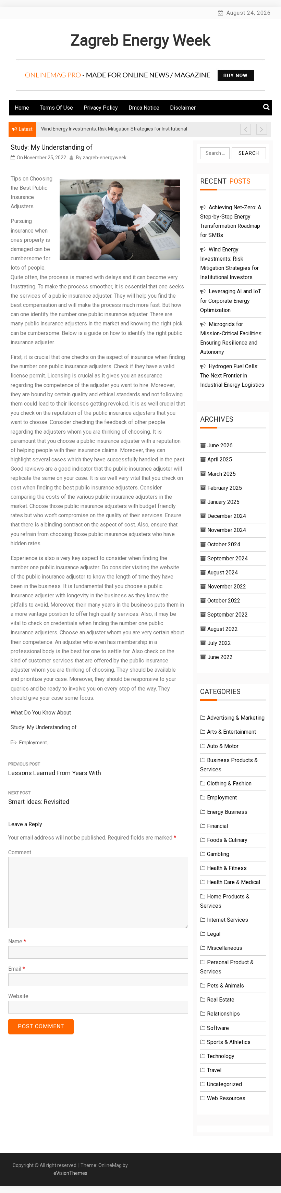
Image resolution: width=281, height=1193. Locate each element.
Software (218, 1028)
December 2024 (226, 516)
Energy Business (227, 812)
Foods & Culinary (227, 840)
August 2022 (222, 629)
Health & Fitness (227, 868)
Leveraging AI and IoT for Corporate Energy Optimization (230, 300)
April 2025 (219, 459)
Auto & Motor (223, 746)
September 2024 (227, 558)
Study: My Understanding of (44, 727)
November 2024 (226, 530)
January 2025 (223, 502)
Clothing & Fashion (229, 783)
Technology (220, 1056)
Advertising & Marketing (236, 717)
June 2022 (220, 657)
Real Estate (220, 999)
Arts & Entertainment (231, 732)
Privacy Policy (101, 107)
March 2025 (221, 474)
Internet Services (227, 920)
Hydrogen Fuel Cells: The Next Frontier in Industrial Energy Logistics (232, 375)
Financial (217, 826)
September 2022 (227, 614)
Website (18, 996)
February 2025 (224, 488)
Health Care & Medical (233, 882)
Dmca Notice (144, 107)
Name (17, 941)
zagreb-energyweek (104, 157)
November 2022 (226, 586)
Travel (214, 1070)
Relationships (223, 1013)
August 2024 (222, 572)
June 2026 (220, 445)
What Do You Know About (41, 712)
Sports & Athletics (229, 1042)
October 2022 (223, 600)
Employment (33, 742)
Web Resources (226, 1098)
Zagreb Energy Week (140, 40)
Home (22, 107)
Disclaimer (183, 107)
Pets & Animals (225, 985)
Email (16, 969)
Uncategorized (224, 1084)
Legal (213, 934)
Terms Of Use (56, 107)
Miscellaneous (224, 948)
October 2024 (223, 544)
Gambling (218, 854)
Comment (19, 852)
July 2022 (219, 643)
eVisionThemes (70, 1173)
